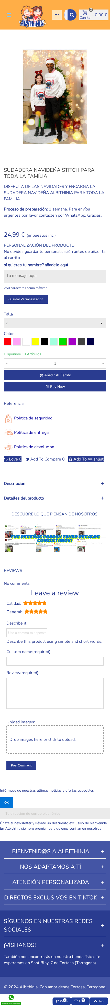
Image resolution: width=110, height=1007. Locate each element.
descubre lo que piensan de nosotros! (55, 514)
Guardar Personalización (25, 299)
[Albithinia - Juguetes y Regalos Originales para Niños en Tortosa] (33, 14)
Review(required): (22, 673)
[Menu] (9, 15)
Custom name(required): (28, 652)
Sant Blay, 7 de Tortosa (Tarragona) (63, 963)
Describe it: (16, 623)
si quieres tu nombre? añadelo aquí (36, 265)
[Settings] (57, 15)
